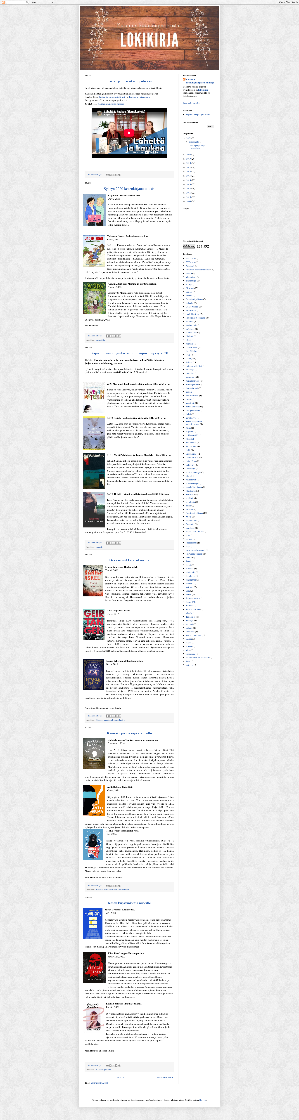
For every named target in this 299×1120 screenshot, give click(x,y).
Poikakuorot (191, 542)
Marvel (189, 475)
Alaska (189, 273)
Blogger (202, 1099)
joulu (188, 354)
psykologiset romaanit (195, 549)
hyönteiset (190, 328)
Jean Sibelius (191, 351)
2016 (188, 171)
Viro (188, 650)
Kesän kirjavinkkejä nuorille (129, 903)
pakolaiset (190, 527)
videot (188, 642)
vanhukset (190, 631)
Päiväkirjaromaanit (194, 553)
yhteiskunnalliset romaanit (197, 657)
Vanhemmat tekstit (165, 1077)
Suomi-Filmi (191, 601)
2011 (188, 192)
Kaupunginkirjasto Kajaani (111, 103)
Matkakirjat (191, 479)
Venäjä (189, 638)
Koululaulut (191, 442)
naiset (188, 505)
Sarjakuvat (190, 575)
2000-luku (190, 262)
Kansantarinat (192, 388)
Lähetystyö (190, 468)
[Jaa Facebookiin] (116, 174)
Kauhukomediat (193, 406)
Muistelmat (191, 490)
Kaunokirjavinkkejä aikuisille (129, 733)
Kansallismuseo (192, 380)
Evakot (189, 295)
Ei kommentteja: (95, 174)
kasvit (188, 399)
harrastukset (191, 310)
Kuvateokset (191, 446)
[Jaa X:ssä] (113, 174)
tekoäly (189, 613)
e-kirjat (189, 284)
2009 (188, 201)
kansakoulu (191, 377)
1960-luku (190, 258)
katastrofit (190, 402)
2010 (188, 197)
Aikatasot (190, 265)
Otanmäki (190, 524)
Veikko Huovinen (193, 635)
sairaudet (190, 568)
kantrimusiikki (192, 395)
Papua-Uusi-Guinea (194, 531)
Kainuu (189, 362)
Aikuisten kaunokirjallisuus (107, 720)
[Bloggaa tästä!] (110, 174)
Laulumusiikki (192, 457)
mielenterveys (192, 483)
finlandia (189, 302)
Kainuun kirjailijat (194, 365)
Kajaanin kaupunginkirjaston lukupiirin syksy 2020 (129, 353)
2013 (188, 184)
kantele (189, 391)
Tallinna (189, 605)
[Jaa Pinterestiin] (119, 174)
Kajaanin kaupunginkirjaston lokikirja (200, 81)
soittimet (189, 587)
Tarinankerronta (193, 609)
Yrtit (188, 661)
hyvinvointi (191, 325)
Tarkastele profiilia (191, 103)
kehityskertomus (193, 410)
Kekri (188, 414)
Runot (188, 561)
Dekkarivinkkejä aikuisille (129, 560)
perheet (189, 538)
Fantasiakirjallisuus (194, 299)
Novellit (189, 509)
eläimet (189, 291)
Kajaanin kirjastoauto (139, 96)
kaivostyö (190, 369)
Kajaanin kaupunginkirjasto (112, 96)
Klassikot (190, 438)
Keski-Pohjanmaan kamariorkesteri (194, 422)
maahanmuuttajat (193, 472)
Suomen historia (193, 598)
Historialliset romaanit (195, 317)
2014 (188, 180)
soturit (188, 594)
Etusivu (120, 1077)
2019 (188, 158)
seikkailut (190, 583)
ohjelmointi (191, 520)
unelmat (189, 624)
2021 (188, 138)
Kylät (188, 450)
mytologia (190, 501)
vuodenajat (190, 653)
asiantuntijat (191, 280)
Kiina (188, 427)
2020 (188, 154)
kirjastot (189, 431)
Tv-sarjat (190, 620)
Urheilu (189, 627)
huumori (189, 321)
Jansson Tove (191, 347)
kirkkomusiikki (192, 435)
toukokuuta (194, 141)
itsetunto (189, 343)
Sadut (188, 564)
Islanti (188, 339)
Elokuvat (190, 288)
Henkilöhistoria (192, 313)
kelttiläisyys (191, 417)
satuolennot (191, 579)
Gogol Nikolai (192, 306)
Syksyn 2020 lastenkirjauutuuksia (129, 189)
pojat (188, 546)
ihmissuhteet (124, 889)
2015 (188, 175)
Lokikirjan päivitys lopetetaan (129, 81)
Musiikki (190, 494)
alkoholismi (191, 276)
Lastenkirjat (100, 340)
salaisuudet (190, 572)
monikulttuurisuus (194, 487)
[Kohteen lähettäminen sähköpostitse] (107, 174)
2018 (188, 162)
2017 (188, 167)
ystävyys (189, 664)
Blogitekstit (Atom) (99, 1082)
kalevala (189, 373)
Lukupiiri (99, 547)
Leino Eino (191, 461)
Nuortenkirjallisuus (103, 1069)
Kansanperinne (192, 384)
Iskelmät (189, 336)
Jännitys (122, 720)
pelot (188, 535)
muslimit (190, 498)
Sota (188, 590)
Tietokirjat (190, 616)
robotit (189, 557)
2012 (188, 188)
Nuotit (188, 516)
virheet (189, 646)
